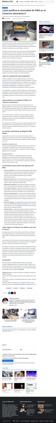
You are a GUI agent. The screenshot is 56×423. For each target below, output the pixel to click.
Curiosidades (27, 1)
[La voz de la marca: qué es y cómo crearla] (23, 406)
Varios (36, 1)
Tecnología (30, 288)
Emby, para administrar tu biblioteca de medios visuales (19, 378)
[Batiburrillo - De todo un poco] (7, 1)
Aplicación (9, 288)
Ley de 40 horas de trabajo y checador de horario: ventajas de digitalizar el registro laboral (31, 411)
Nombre (4, 344)
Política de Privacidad (44, 421)
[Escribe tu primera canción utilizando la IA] (19, 386)
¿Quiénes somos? (34, 421)
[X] (12, 305)
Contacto (51, 421)
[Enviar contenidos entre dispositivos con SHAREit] (7, 374)
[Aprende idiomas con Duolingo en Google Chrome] (31, 386)
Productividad (14, 5)
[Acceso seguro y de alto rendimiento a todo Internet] (31, 374)
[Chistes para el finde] (41, 406)
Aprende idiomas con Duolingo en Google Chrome (30, 391)
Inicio (4, 5)
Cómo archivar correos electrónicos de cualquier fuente (45, 64)
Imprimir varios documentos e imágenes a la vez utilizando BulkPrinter (46, 36)
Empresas (23, 288)
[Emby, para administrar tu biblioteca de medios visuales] (19, 374)
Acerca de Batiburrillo (25, 421)
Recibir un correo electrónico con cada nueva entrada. (16, 358)
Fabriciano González (7, 18)
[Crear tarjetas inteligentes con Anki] (7, 386)
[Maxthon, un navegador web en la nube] (41, 411)
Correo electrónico (7, 349)
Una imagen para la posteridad (46, 49)
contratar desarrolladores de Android (22, 284)
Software (32, 1)
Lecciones (21, 1)
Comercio (16, 288)
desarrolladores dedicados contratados (19, 203)
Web (21, 349)
